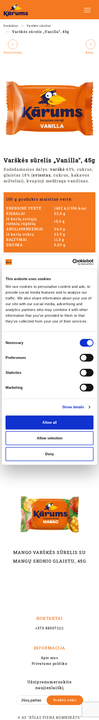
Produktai (11, 25)
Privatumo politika (49, 663)
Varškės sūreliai (39, 25)
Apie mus (49, 657)
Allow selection (49, 438)
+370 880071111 (49, 628)
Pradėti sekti (64, 700)
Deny (49, 454)
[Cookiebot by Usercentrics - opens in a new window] (72, 262)
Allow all (49, 422)
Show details (73, 407)
